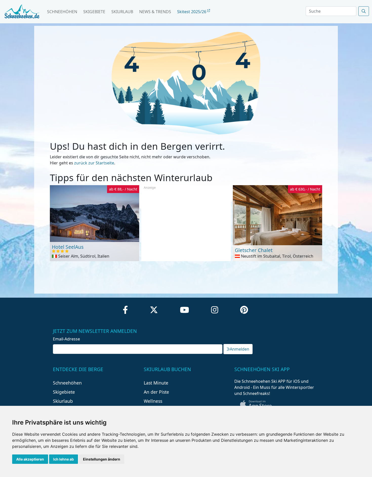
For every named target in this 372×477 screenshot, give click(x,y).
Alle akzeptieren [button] (30, 459)
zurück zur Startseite (94, 163)
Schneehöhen (62, 11)
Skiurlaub (122, 11)
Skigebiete (94, 11)
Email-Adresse (66, 339)
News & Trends (155, 11)
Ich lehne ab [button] (63, 459)
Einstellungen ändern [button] (101, 459)
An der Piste (156, 392)
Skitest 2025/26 (192, 11)
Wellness (153, 401)
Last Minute (156, 383)
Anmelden (239, 349)
